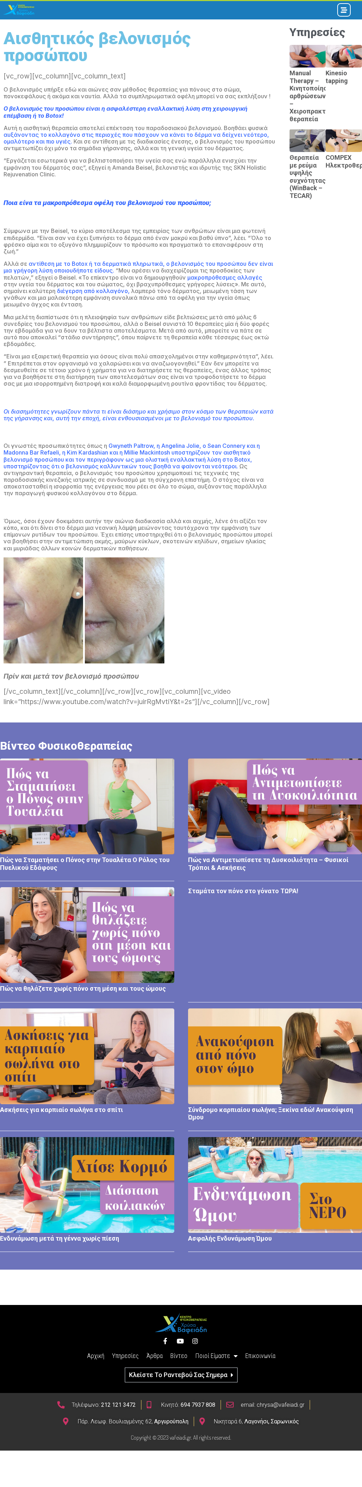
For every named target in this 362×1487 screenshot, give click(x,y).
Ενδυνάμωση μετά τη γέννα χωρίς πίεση (59, 1238)
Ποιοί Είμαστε (212, 1355)
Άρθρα (154, 1355)
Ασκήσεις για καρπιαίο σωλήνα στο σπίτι (61, 1109)
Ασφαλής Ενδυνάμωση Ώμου (230, 1238)
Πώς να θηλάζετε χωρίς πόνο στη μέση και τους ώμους (83, 988)
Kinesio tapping (337, 76)
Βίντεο (178, 1355)
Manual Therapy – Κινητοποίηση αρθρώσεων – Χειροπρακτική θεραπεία (312, 96)
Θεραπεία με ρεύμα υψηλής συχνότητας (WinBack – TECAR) (308, 176)
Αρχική (95, 1355)
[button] (181, 1375)
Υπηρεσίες (125, 1355)
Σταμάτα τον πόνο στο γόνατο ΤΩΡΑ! (243, 891)
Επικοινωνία (260, 1355)
